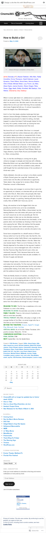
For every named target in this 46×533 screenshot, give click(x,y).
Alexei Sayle (32, 343)
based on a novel (12, 345)
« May (11, 382)
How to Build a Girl (14, 37)
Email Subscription (10, 469)
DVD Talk (6, 421)
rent (21, 355)
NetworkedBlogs (21, 496)
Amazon (24, 325)
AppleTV (31, 325)
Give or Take (7, 402)
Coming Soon (30, 23)
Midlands (23, 353)
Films (12, 349)
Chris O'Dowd (13, 347)
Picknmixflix (7, 435)
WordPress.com (9, 445)
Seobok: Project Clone (11, 406)
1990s (25, 343)
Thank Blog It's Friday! (11, 438)
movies (29, 353)
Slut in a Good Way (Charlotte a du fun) (17, 404)
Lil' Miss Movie (8, 431)
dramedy (34, 347)
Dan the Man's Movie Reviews (13, 419)
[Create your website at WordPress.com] (23, 2)
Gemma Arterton (29, 349)
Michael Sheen (15, 353)
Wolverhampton (27, 357)
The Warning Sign (9, 440)
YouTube (21, 327)
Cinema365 (27, 347)
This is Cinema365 (16, 23)
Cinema (24, 503)
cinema (20, 347)
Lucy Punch (24, 351)
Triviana (6, 442)
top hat (10, 357)
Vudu (15, 327)
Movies (19, 503)
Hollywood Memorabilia (11, 426)
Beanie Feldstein (24, 345)
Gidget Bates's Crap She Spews (14, 424)
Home (6, 23)
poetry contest (15, 355)
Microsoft (10, 327)
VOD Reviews (17, 357)
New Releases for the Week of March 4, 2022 (18, 409)
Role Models (35, 355)
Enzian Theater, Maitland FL (13, 453)
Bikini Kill (33, 345)
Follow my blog (23, 507)
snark (5, 357)
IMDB (5, 428)
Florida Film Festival (10, 455)
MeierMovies (7, 433)
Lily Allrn (16, 351)
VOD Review (13, 343)
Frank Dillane (19, 349)
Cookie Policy (7, 524)
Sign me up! (9, 484)
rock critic (27, 355)
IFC (12, 351)
